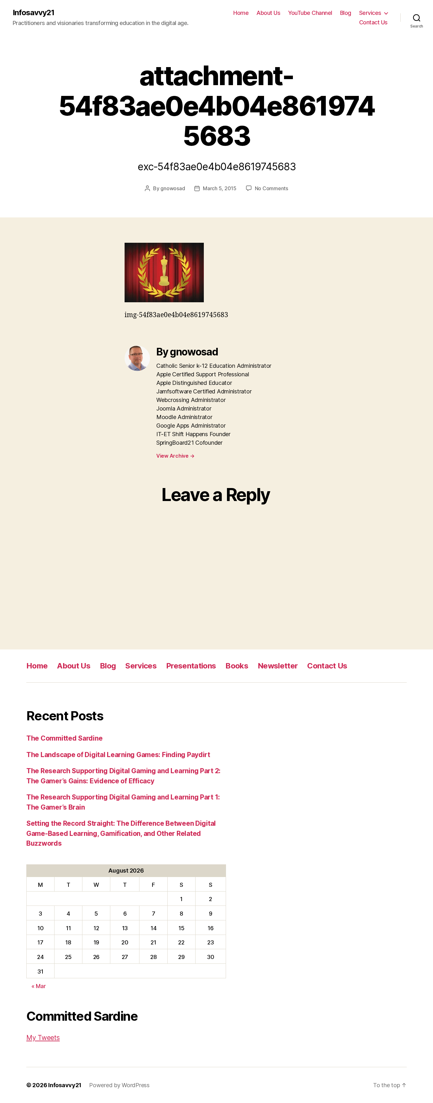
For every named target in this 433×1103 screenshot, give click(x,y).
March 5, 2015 (219, 188)
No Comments (271, 188)
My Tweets (43, 1038)
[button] (164, 272)
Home (241, 12)
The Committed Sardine (64, 738)
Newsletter (278, 665)
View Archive (175, 456)
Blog (345, 12)
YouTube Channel (310, 12)
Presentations (191, 665)
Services (370, 12)
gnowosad (172, 188)
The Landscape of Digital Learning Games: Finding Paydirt (118, 755)
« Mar (38, 986)
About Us (268, 12)
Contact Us (373, 22)
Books (236, 665)
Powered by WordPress (119, 1085)
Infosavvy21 (33, 12)
